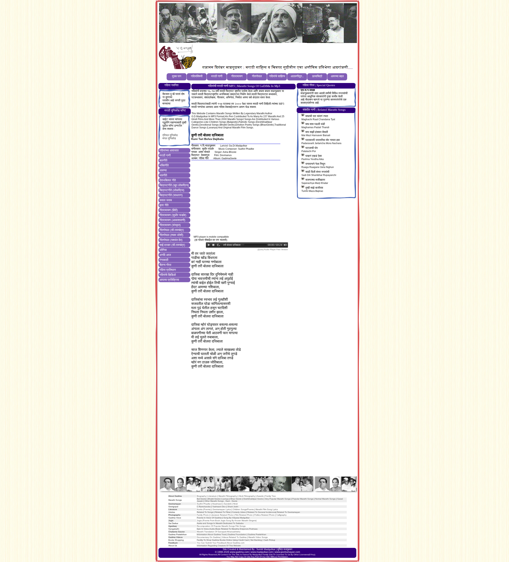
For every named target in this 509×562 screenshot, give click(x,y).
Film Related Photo (244, 515)
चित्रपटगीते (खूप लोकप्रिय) (174, 185)
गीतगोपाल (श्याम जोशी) (171, 235)
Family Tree (270, 496)
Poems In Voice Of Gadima (209, 518)
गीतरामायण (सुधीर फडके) (172, 215)
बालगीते (163, 160)
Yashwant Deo (219, 506)
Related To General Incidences (261, 512)
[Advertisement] (270, 54)
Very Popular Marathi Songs (277, 499)
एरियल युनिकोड (170, 135)
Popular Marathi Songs (302, 499)
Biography (201, 496)
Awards (260, 496)
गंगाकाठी (163, 259)
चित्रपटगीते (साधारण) (171, 195)
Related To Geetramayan (288, 512)
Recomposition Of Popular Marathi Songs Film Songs (221, 526)
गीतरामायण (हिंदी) (168, 210)
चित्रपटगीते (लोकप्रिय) (171, 190)
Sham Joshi (232, 506)
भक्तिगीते (164, 165)
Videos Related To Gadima (234, 537)
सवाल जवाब (165, 200)
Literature (212, 496)
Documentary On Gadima (208, 537)
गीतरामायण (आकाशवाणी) (172, 220)
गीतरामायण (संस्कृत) (170, 225)
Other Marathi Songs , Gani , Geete (221, 501)
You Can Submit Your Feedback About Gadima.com (220, 543)
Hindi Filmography (247, 496)
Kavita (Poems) (204, 509)
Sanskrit (227, 504)
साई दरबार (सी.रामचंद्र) (172, 245)
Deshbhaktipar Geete (253, 499)
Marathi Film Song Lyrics (266, 509)
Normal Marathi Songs (325, 499)
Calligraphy (281, 515)
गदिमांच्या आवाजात (169, 150)
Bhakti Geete (214, 499)
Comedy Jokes (239, 512)
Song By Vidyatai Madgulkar (236, 518)
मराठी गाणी (165, 155)
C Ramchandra (204, 506)
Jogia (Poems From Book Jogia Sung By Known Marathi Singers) (226, 520)
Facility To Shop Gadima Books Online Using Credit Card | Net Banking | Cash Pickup (236, 540)
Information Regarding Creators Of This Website (219, 545)
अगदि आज (165, 255)
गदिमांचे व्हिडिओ (167, 274)
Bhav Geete (236, 499)
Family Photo (203, 515)
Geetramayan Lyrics (222, 509)
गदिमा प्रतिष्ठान (167, 269)
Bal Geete (201, 499)
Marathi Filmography (228, 496)
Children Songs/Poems (243, 509)
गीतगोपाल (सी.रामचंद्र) (171, 230)
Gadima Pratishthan (257, 534)
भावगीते (163, 175)
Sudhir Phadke (204, 504)
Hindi (235, 504)
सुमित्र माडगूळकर (284, 549)
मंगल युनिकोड (169, 138)
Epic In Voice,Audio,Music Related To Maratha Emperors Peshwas (227, 529)
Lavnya (225, 499)
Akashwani (217, 504)
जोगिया (163, 250)
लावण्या (163, 170)
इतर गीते (163, 205)
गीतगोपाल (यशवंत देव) (171, 240)
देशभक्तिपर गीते (167, 180)
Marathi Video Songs (258, 537)
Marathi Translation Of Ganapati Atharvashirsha (218, 532)
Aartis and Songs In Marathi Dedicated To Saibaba (220, 523)
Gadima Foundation (237, 534)
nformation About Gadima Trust (211, 534)
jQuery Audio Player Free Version (273, 249)
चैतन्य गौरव (165, 264)
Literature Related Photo (222, 515)
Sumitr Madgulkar (265, 549)
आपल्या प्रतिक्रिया (169, 279)
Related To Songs (205, 512)
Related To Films (222, 512)
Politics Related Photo (264, 515)
